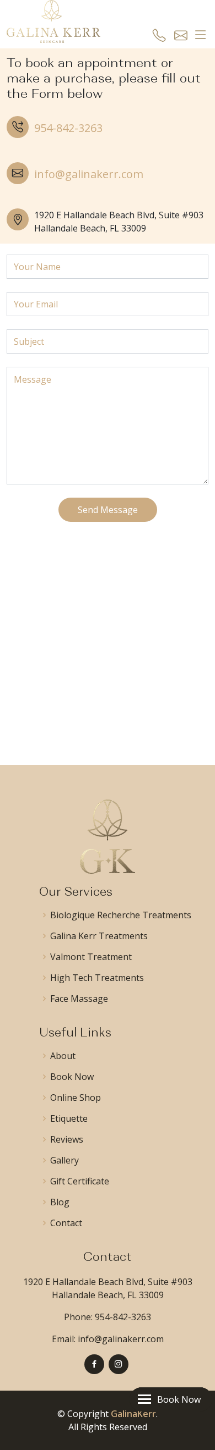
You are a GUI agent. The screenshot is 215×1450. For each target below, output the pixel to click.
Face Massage (79, 998)
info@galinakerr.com (88, 174)
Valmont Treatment (91, 956)
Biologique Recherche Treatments (120, 915)
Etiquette (69, 1118)
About (63, 1055)
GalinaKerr (133, 1414)
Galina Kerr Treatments (99, 935)
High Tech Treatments (97, 977)
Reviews (66, 1139)
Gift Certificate (79, 1181)
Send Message (108, 510)
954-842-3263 (68, 127)
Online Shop (75, 1097)
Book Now (72, 1076)
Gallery (64, 1160)
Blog (59, 1202)
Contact (66, 1223)
